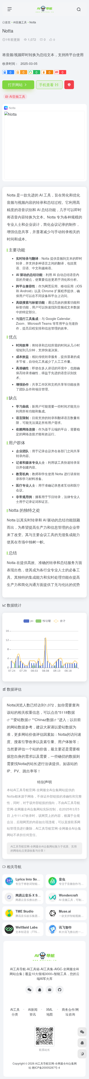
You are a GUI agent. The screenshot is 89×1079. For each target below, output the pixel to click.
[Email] (49, 990)
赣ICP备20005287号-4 (46, 1067)
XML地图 (49, 1011)
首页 (7, 22)
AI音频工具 (20, 22)
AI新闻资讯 (32, 1011)
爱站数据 (20, 719)
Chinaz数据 (44, 719)
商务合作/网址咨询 (70, 1011)
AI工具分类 (15, 1011)
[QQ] (39, 990)
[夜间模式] (82, 1053)
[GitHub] (59, 990)
